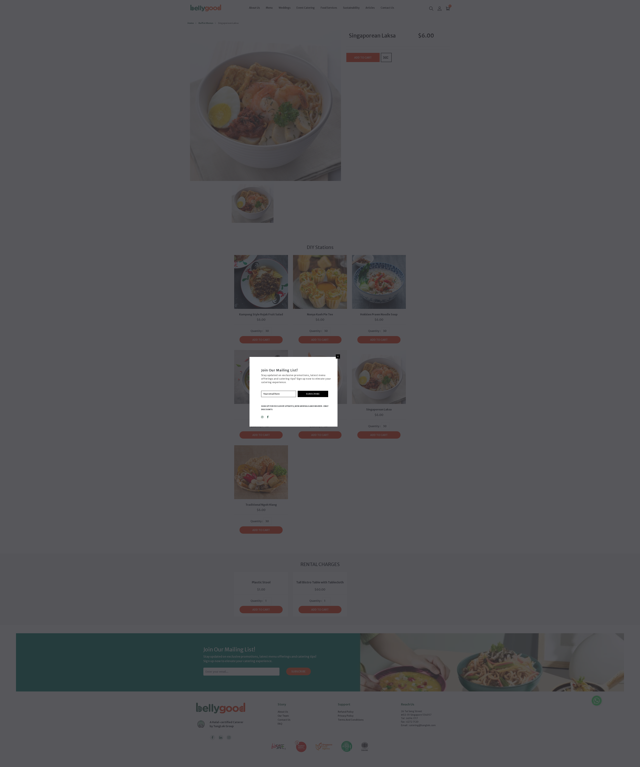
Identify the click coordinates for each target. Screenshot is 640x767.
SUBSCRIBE (313, 393)
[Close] (338, 356)
